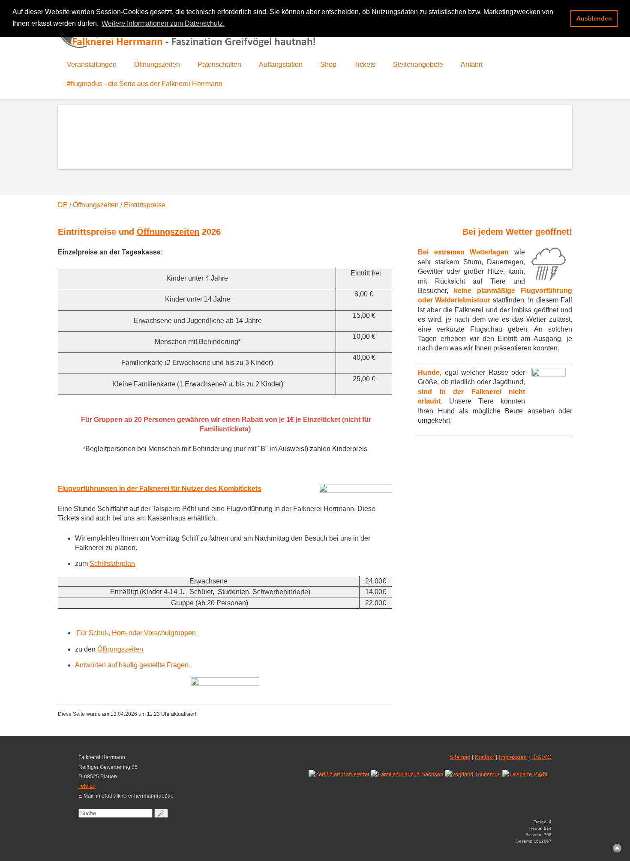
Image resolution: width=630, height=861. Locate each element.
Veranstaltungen (92, 64)
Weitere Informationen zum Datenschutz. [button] (163, 23)
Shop (328, 64)
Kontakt (484, 757)
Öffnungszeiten (157, 64)
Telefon (87, 786)
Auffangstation (281, 64)
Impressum (513, 757)
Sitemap (460, 757)
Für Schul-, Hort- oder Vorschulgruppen (136, 633)
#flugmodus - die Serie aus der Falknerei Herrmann (144, 83)
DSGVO (541, 757)
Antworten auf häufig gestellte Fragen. (132, 665)
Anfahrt (472, 64)
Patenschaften (219, 64)
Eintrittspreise (144, 205)
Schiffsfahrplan (112, 563)
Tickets (364, 64)
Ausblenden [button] (594, 18)
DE (63, 205)
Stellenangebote (418, 64)
